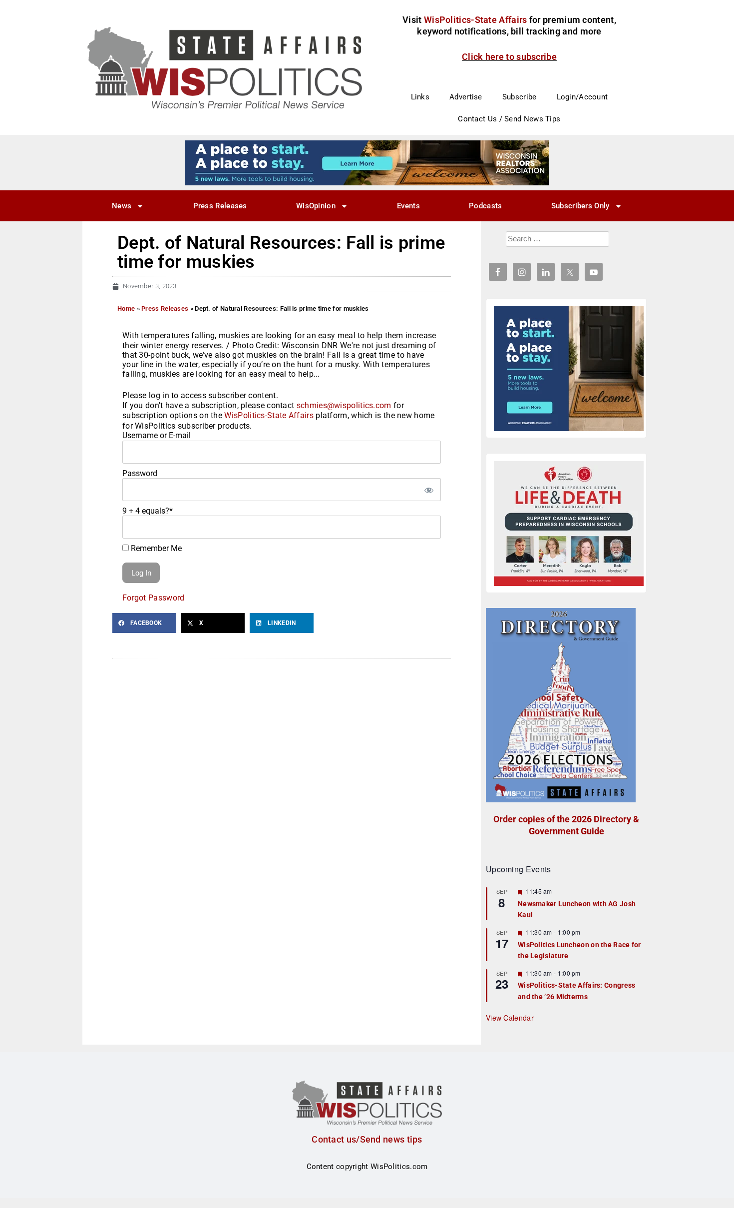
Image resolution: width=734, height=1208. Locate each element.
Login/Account (582, 96)
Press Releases (220, 205)
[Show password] (428, 489)
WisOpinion (316, 205)
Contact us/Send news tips (367, 1139)
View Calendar (510, 1018)
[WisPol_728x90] (367, 162)
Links (420, 96)
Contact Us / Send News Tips (509, 118)
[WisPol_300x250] (569, 368)
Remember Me (155, 548)
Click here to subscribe (509, 56)
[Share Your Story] (569, 523)
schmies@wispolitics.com (344, 405)
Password (139, 473)
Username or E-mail (156, 435)
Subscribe (519, 96)
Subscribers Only (580, 205)
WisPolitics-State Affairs (269, 415)
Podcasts (485, 205)
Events (408, 205)
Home (126, 308)
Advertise (465, 96)
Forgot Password (153, 598)
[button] (144, 623)
